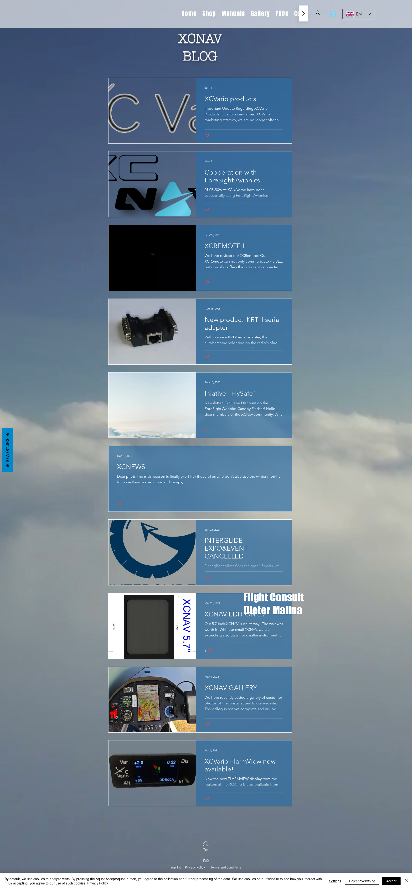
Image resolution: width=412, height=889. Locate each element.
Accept (391, 881)
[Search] (318, 13)
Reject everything (362, 881)
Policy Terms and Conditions (218, 868)
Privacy (190, 868)
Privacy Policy (97, 883)
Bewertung (7, 450)
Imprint (177, 868)
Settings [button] (335, 881)
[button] (330, 14)
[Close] (406, 881)
